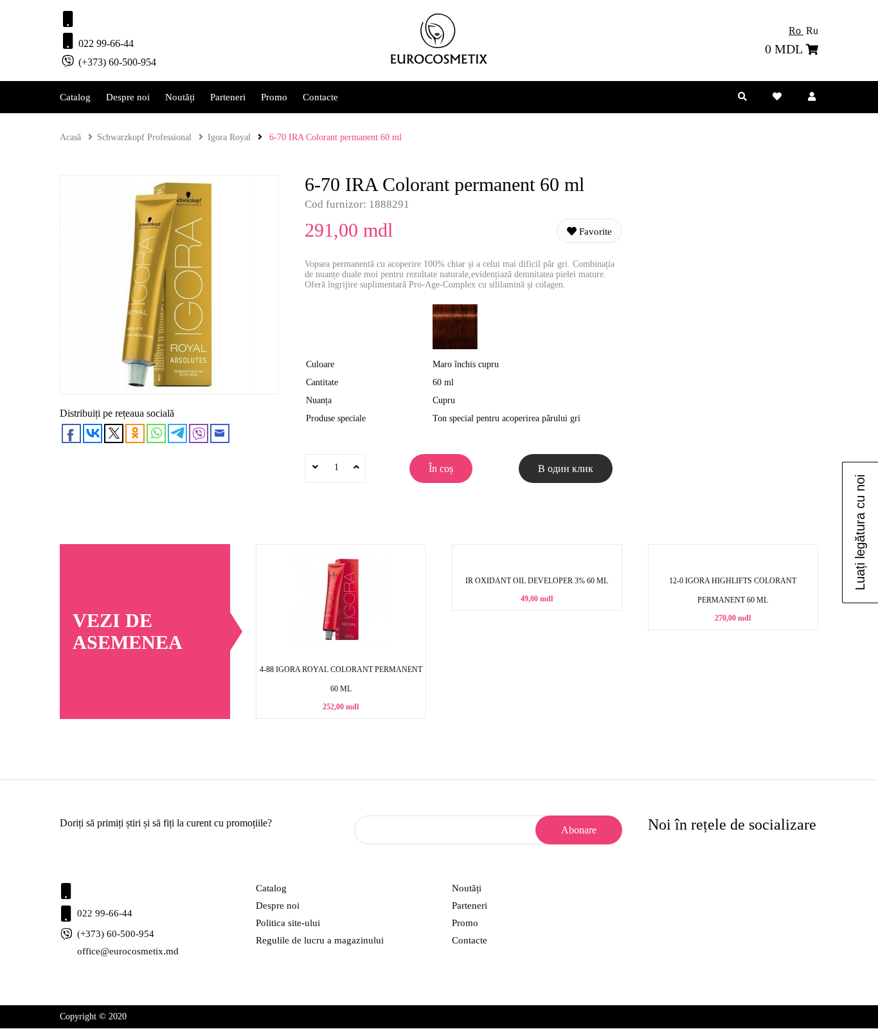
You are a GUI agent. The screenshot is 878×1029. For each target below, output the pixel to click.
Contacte (320, 97)
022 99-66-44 (105, 43)
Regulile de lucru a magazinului (320, 940)
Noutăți (180, 97)
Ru (812, 30)
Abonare (578, 829)
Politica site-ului (288, 923)
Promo (274, 97)
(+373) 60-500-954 (116, 62)
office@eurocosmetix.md (128, 951)
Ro (796, 30)
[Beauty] (439, 61)
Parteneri (228, 97)
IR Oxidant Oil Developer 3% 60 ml (536, 580)
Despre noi (128, 97)
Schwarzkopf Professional (144, 137)
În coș (441, 468)
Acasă (70, 137)
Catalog (75, 97)
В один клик (565, 468)
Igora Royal (229, 137)
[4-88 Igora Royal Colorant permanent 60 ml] (340, 645)
